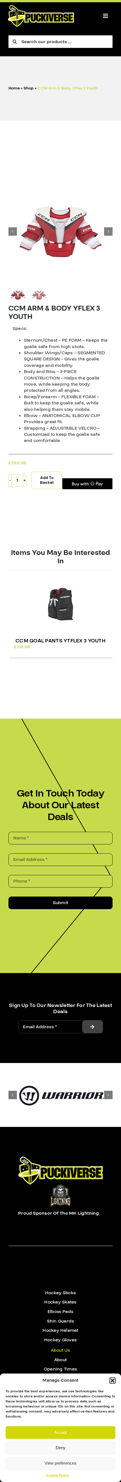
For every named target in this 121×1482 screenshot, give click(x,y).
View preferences (60, 1463)
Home (14, 88)
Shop (29, 88)
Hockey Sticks (60, 1293)
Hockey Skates (60, 1302)
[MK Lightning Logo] (60, 1187)
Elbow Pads (60, 1312)
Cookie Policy (57, 1475)
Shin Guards (60, 1321)
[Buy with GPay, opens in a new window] (87, 483)
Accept (60, 1432)
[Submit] (92, 1026)
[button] (112, 1380)
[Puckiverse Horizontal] (41, 7)
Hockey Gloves (60, 1340)
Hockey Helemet (60, 1330)
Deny (61, 1447)
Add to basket (47, 480)
